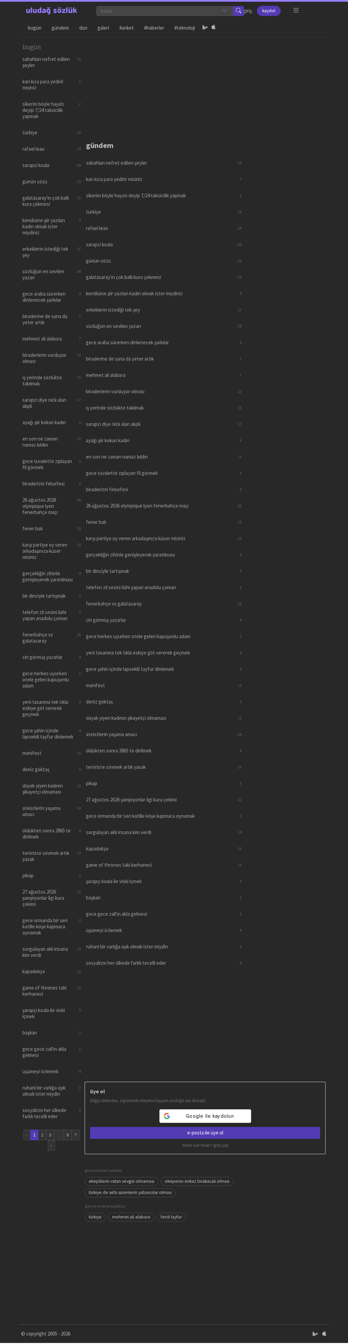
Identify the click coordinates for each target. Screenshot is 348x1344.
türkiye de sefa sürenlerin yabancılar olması (130, 1192)
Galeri (103, 27)
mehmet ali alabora (131, 1217)
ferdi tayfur (171, 1217)
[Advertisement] (205, 85)
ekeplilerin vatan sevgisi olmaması (121, 1181)
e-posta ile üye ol (205, 1132)
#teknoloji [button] (184, 27)
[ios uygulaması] (213, 28)
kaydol (268, 11)
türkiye (95, 1217)
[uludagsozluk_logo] (51, 11)
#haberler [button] (154, 27)
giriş (247, 10)
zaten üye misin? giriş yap (205, 1145)
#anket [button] (126, 27)
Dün (83, 27)
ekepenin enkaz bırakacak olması (197, 1181)
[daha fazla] (296, 10)
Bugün (34, 27)
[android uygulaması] (205, 28)
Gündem (60, 27)
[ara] (238, 11)
